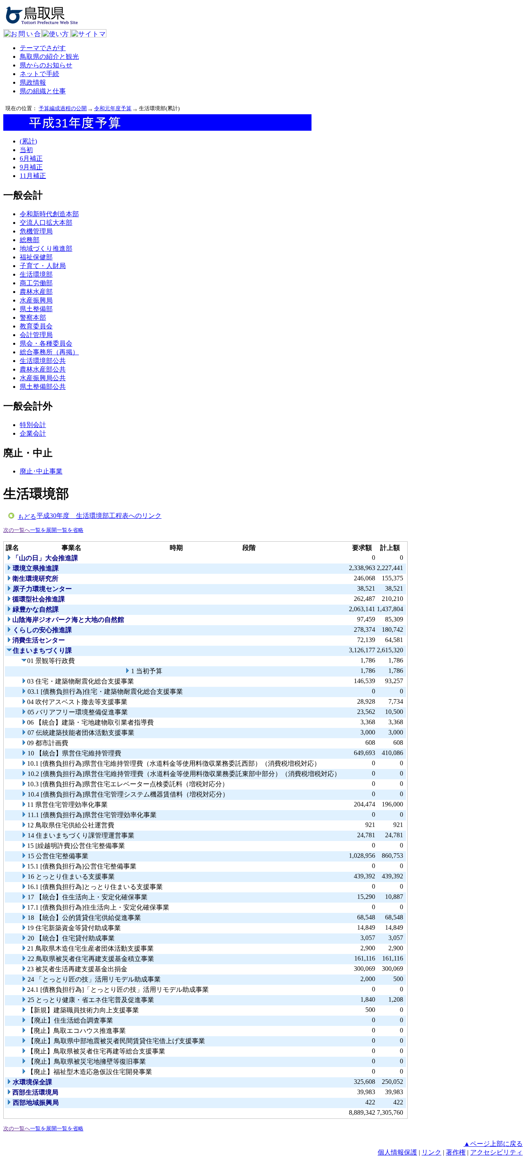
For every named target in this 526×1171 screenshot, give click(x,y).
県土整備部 (36, 308)
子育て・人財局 (43, 265)
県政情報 (33, 82)
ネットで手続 (39, 73)
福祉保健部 (36, 257)
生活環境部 (36, 274)
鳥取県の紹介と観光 (49, 56)
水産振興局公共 (43, 377)
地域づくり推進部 (46, 248)
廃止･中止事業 (41, 471)
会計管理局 (36, 334)
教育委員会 (36, 326)
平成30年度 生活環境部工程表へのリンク (99, 515)
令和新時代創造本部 (49, 213)
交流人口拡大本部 (46, 222)
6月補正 (31, 158)
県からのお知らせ (46, 65)
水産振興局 (36, 300)
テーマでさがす (43, 47)
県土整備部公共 (43, 386)
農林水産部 (36, 291)
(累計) (28, 141)
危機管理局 (36, 231)
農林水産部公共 (43, 369)
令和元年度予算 (113, 108)
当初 (26, 149)
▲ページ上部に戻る (493, 1143)
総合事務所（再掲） (49, 352)
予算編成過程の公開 (63, 108)
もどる (27, 516)
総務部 (29, 239)
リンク (431, 1152)
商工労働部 (36, 282)
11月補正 (33, 175)
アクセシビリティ (496, 1152)
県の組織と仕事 (43, 91)
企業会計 (33, 433)
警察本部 (33, 317)
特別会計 (33, 424)
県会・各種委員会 (46, 343)
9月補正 (31, 167)
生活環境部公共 (43, 360)
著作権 (456, 1152)
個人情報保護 (397, 1152)
